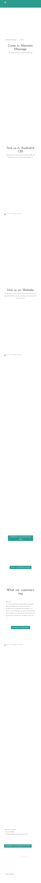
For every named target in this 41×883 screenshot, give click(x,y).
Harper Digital (23, 857)
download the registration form (18, 846)
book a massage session (20, 567)
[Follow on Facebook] (5, 791)
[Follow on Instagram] (9, 791)
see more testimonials (20, 627)
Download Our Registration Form (20, 538)
